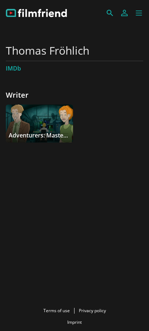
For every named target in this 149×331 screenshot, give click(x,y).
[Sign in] (124, 13)
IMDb (13, 68)
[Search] (110, 13)
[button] (139, 13)
